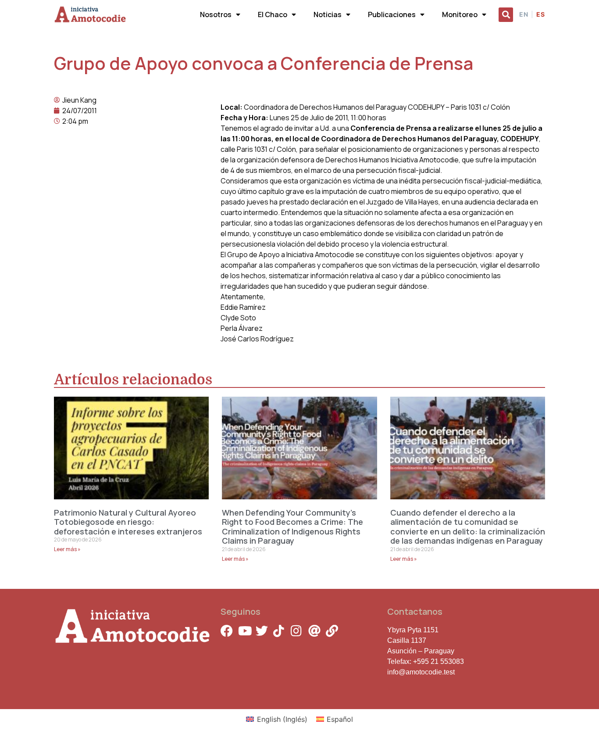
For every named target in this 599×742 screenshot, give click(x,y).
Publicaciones (392, 14)
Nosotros (216, 14)
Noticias (328, 14)
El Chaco (272, 14)
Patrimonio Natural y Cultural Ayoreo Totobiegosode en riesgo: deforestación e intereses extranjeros (128, 522)
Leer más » (67, 549)
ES (540, 14)
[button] (506, 14)
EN (523, 14)
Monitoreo (460, 14)
